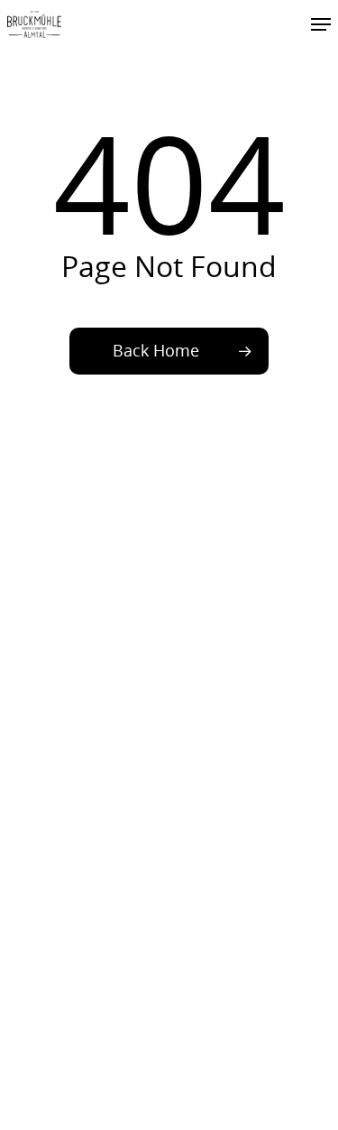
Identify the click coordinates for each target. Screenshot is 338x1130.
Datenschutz (49, 765)
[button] (321, 24)
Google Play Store (66, 825)
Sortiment (40, 671)
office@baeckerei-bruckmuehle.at (120, 595)
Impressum (45, 747)
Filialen (29, 653)
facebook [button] (88, 504)
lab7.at (292, 1084)
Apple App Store (61, 843)
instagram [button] (251, 504)
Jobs (20, 708)
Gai (17, 689)
